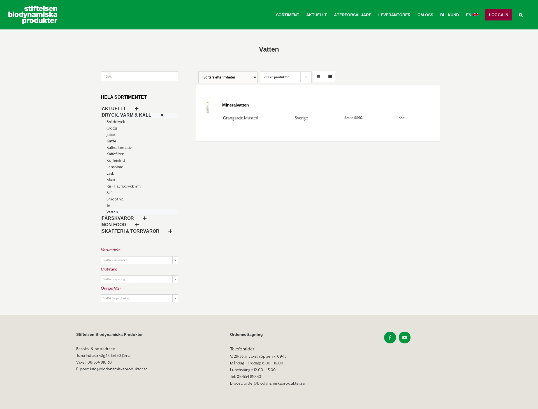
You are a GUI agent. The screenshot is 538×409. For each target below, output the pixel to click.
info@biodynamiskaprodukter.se (119, 369)
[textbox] (139, 260)
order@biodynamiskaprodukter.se (274, 383)
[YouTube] (405, 337)
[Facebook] (390, 337)
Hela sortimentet (124, 97)
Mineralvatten (235, 105)
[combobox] (139, 260)
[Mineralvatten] (208, 106)
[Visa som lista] (329, 76)
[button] (521, 14)
